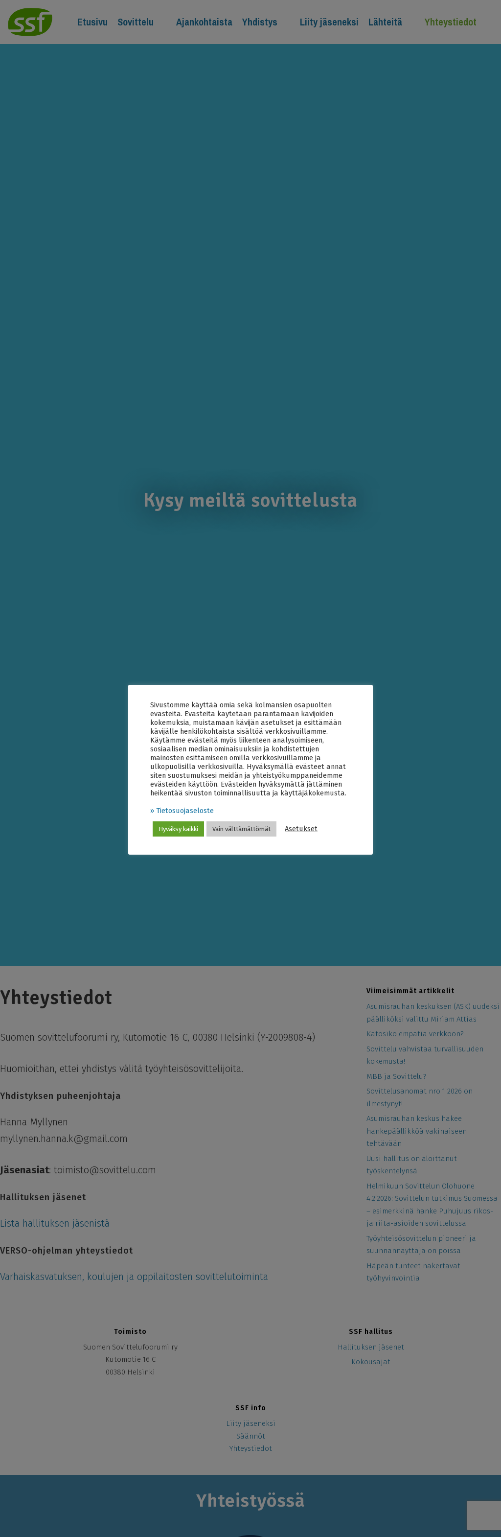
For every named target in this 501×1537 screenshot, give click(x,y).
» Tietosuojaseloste (182, 810)
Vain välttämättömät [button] (241, 829)
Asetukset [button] (301, 828)
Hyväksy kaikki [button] (178, 829)
